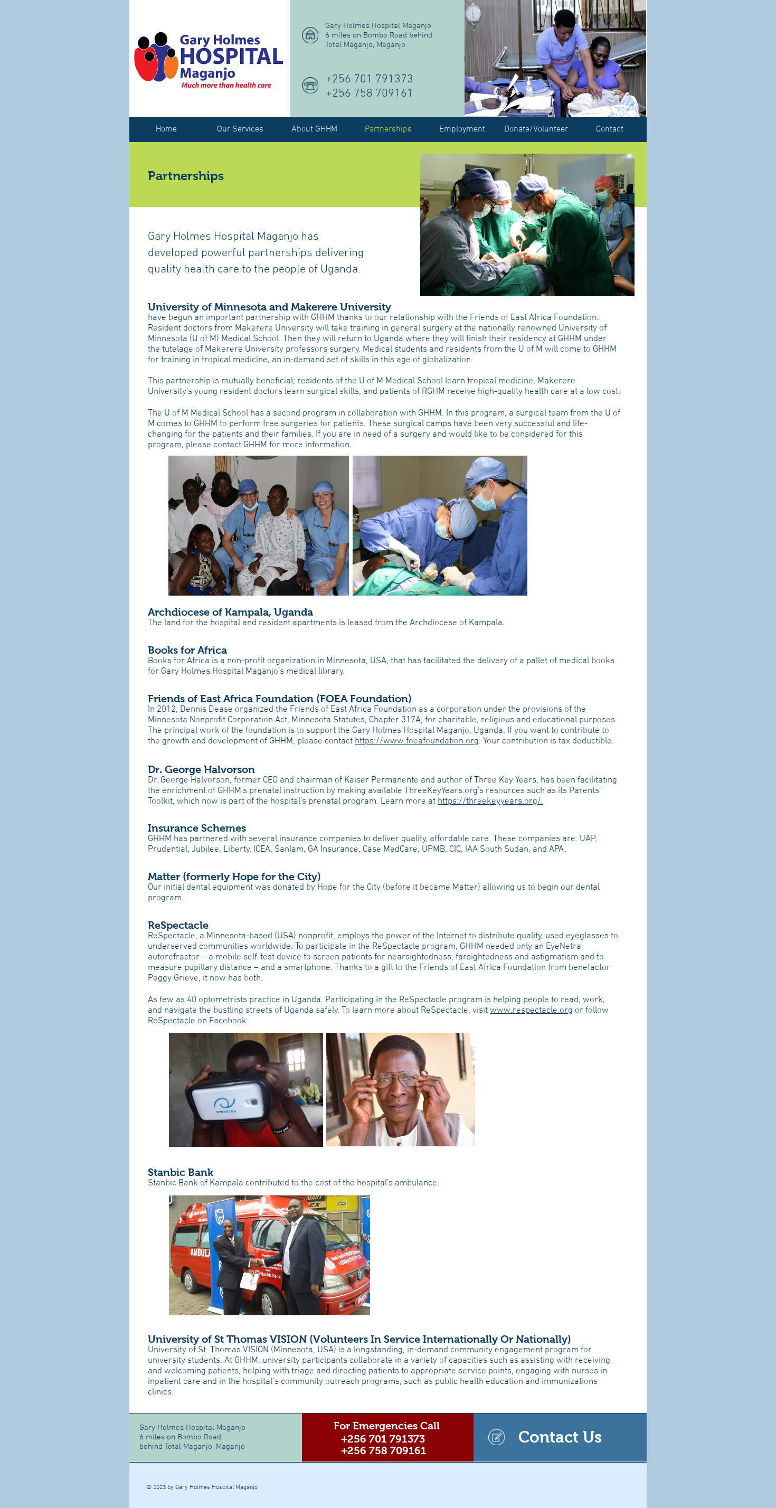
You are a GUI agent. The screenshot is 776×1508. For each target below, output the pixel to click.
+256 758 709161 (369, 94)
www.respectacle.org (531, 1010)
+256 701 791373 (369, 79)
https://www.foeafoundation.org (417, 741)
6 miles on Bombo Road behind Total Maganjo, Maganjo (378, 40)
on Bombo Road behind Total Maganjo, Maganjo (192, 1442)
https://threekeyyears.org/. (490, 801)
